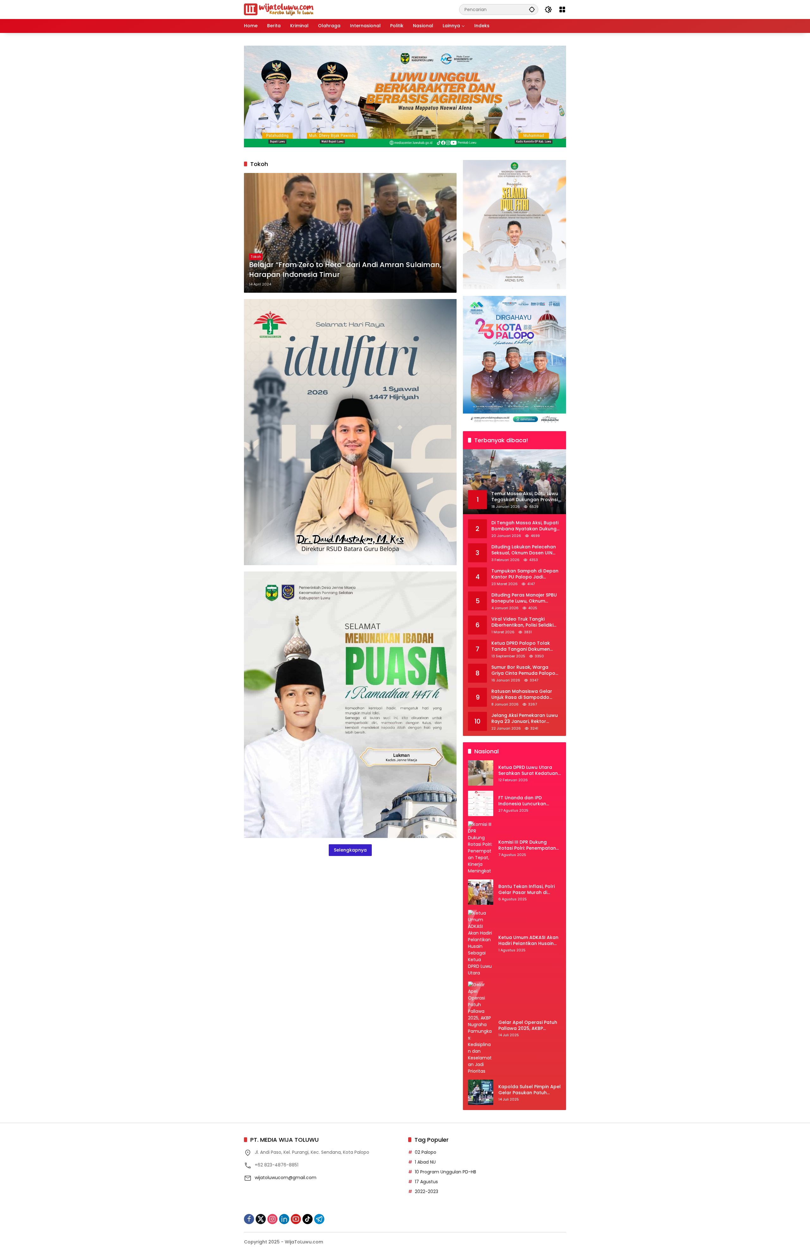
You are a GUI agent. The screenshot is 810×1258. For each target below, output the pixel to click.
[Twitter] (261, 1219)
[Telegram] (319, 1219)
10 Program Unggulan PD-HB (445, 1172)
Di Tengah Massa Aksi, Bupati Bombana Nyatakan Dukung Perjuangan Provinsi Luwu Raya (524, 526)
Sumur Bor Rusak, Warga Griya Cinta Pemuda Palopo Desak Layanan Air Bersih (523, 670)
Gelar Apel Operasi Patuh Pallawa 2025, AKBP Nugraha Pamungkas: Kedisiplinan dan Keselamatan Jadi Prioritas (529, 1025)
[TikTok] (307, 1219)
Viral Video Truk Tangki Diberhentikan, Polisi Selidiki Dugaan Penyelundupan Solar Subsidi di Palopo (525, 622)
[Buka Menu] (562, 9)
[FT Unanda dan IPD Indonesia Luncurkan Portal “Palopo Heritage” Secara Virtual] (480, 803)
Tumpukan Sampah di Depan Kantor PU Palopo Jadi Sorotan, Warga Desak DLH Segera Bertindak (524, 574)
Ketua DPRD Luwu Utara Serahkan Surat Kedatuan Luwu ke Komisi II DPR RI (528, 770)
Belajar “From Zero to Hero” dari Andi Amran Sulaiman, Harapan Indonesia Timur (345, 269)
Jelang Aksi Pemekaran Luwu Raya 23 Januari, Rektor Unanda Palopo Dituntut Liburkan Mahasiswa (524, 718)
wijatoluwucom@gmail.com (285, 1177)
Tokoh (256, 256)
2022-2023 (426, 1191)
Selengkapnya (350, 850)
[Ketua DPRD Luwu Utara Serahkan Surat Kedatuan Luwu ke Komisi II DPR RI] (480, 773)
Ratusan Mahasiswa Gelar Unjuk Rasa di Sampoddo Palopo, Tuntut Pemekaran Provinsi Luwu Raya (522, 694)
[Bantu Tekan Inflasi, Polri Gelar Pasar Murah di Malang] (480, 892)
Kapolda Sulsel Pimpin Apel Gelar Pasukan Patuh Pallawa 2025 (529, 1090)
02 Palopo (425, 1152)
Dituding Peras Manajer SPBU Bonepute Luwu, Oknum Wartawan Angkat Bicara (524, 598)
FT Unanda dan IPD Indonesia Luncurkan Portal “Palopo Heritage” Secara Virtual (526, 801)
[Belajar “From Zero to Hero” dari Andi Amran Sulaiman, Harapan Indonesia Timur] (350, 233)
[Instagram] (272, 1219)
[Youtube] (296, 1219)
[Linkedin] (284, 1219)
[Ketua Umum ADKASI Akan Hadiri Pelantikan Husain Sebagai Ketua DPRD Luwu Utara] (480, 943)
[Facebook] (249, 1219)
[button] (532, 9)
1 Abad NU (425, 1162)
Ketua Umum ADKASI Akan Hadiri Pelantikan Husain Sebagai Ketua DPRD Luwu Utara (528, 941)
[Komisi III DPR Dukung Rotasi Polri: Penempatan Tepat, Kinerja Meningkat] (480, 847)
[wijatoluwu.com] (279, 9)
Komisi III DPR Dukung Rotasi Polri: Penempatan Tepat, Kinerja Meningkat (527, 845)
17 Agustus (426, 1181)
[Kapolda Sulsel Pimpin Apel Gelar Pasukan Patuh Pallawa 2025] (480, 1092)
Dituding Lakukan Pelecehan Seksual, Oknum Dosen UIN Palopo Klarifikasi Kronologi (523, 550)
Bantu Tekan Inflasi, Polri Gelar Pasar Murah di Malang (526, 890)
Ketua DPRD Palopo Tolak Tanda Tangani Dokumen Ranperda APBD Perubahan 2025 (522, 646)
